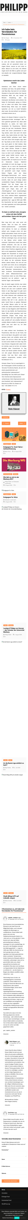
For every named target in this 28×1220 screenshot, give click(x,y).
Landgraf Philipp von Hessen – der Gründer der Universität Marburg (13, 630)
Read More (23, 1217)
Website (4, 1173)
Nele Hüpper (6, 38)
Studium (11, 893)
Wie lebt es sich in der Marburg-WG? (11, 478)
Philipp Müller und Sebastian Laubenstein (12, 482)
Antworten (5, 1034)
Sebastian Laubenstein (10, 499)
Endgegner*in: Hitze (10, 497)
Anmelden (4, 1193)
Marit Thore (8, 451)
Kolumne (6, 417)
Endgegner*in (7, 443)
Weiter (21, 423)
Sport (10, 760)
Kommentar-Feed (6, 1200)
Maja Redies (8, 767)
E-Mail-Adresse (6, 1166)
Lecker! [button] (17, 1217)
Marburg (15, 474)
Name (3, 1159)
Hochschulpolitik (8, 474)
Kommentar (5, 1150)
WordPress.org (6, 1204)
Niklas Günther (8, 900)
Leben (8, 40)
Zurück (7, 423)
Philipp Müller (8, 634)
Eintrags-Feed (6, 1196)
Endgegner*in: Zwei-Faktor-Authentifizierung (13, 448)
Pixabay (8, 389)
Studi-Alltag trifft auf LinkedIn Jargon (11, 897)
